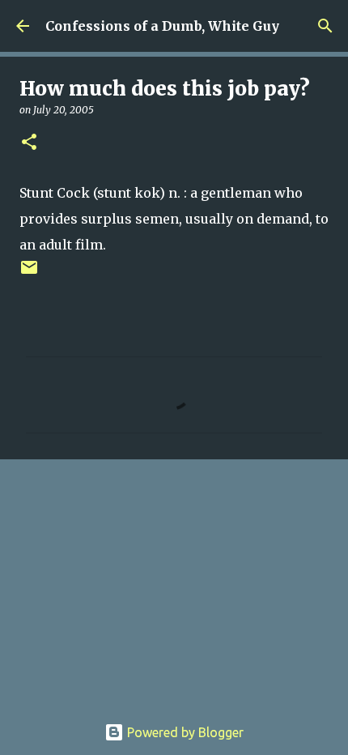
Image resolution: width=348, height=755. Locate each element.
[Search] (325, 25)
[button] (29, 143)
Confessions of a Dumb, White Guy (162, 26)
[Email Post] (29, 273)
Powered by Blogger (184, 732)
